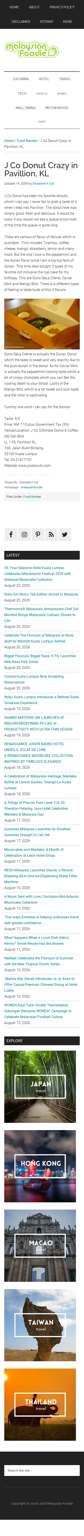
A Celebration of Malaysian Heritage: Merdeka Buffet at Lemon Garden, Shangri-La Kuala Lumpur (40, 782)
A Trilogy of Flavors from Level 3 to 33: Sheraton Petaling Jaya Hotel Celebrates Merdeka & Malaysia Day (36, 809)
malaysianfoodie (31, 487)
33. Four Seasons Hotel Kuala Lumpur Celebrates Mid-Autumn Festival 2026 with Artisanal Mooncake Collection (37, 574)
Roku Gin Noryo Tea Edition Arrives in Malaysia (41, 594)
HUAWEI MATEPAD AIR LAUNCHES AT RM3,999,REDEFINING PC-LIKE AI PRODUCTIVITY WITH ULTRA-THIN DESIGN (38, 723)
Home (9, 141)
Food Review (27, 141)
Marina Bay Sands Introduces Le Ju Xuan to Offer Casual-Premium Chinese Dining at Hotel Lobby (40, 985)
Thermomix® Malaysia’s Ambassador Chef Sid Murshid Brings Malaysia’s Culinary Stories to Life (41, 615)
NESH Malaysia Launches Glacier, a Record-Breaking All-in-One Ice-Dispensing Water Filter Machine (40, 876)
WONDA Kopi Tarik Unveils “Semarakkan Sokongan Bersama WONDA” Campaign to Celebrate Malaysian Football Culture (37, 1011)
